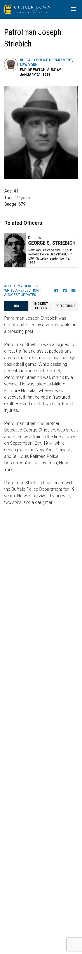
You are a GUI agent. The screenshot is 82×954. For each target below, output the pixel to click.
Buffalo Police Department (46, 60)
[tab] (16, 306)
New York (28, 65)
